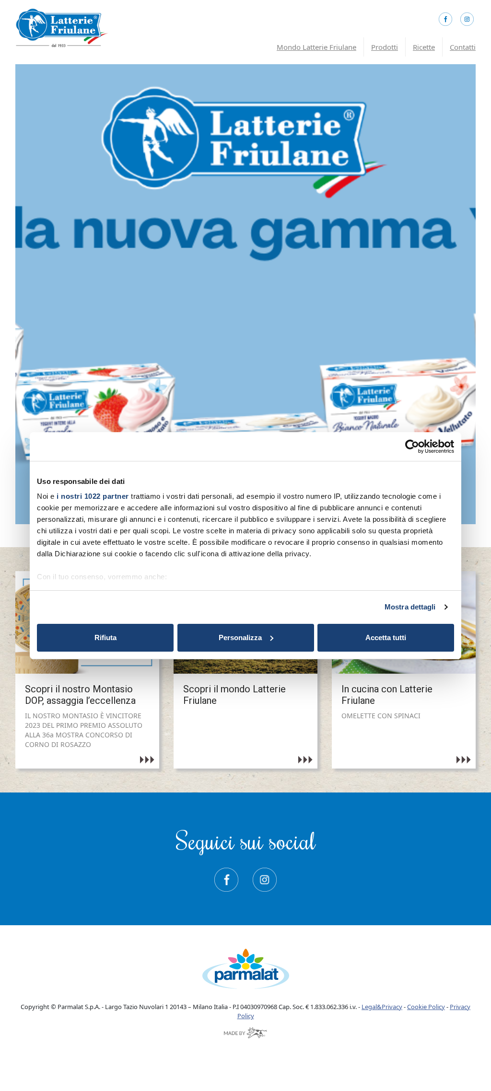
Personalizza (240, 637)
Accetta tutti (385, 637)
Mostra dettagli (410, 607)
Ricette (424, 47)
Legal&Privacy (382, 1006)
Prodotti (384, 47)
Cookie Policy (426, 1006)
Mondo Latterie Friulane (316, 47)
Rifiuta (105, 637)
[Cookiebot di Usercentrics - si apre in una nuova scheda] (412, 446)
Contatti (463, 47)
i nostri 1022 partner (93, 496)
